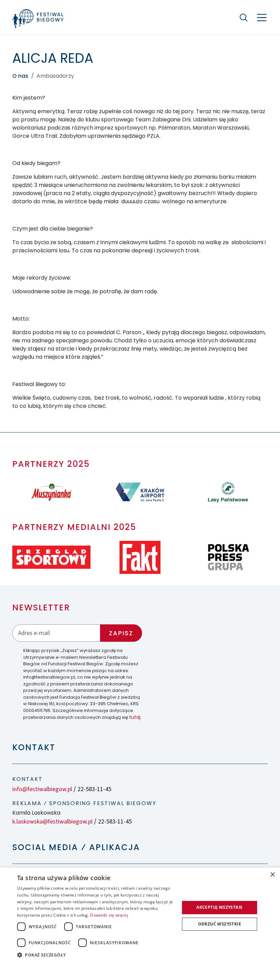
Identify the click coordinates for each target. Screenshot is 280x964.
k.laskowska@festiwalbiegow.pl (52, 821)
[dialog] (140, 915)
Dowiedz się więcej (109, 915)
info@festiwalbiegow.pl (42, 789)
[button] (96, 955)
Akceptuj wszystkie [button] (219, 907)
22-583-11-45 (94, 789)
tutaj (134, 717)
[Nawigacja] (262, 17)
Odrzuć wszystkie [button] (219, 924)
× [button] (272, 874)
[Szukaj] (243, 17)
